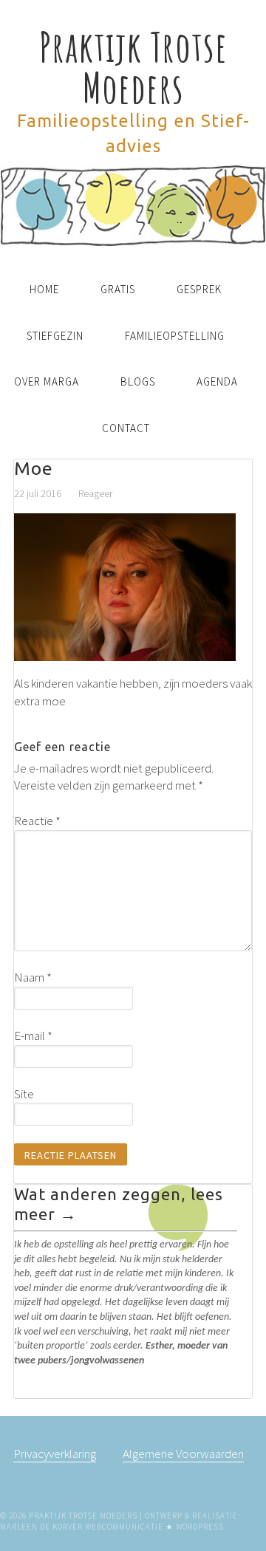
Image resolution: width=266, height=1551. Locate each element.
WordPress (200, 1526)
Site (24, 1094)
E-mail (33, 1035)
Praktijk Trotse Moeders (133, 67)
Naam (33, 977)
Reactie (37, 820)
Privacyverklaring (54, 1453)
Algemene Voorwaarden (183, 1453)
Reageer (95, 493)
